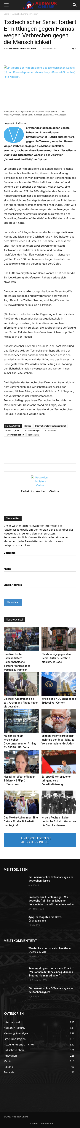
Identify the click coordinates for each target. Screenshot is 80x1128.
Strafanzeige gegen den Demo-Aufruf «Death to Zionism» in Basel (56, 658)
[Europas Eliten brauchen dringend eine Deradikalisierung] (58, 762)
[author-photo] (40, 485)
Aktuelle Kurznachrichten (25, 13)
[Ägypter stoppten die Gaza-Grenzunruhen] (14, 923)
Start (6, 13)
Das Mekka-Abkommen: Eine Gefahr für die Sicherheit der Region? (21, 821)
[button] (6, 5)
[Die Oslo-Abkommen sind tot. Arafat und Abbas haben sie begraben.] (21, 684)
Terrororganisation (14, 434)
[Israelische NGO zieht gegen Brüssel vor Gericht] (58, 684)
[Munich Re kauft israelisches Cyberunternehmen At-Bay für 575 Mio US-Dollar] (21, 721)
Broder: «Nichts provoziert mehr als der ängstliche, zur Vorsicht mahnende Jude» (58, 739)
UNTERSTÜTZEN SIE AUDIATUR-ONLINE (36, 840)
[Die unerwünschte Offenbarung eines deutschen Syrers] (14, 883)
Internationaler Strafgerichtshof (50, 425)
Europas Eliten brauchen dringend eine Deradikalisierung (56, 780)
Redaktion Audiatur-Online (22, 48)
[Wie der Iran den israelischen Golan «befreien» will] (14, 954)
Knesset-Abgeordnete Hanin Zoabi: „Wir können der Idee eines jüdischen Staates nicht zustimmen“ (50, 972)
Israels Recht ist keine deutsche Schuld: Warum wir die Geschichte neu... (58, 821)
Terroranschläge (31, 430)
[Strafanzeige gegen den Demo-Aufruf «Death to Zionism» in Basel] (58, 639)
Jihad (17, 430)
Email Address (13, 584)
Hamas (27, 425)
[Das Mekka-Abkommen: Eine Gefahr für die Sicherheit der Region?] (21, 802)
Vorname (9, 552)
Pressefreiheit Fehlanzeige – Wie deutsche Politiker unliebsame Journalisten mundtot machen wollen (51, 901)
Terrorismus (50, 430)
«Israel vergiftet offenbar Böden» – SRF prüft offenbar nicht (19, 780)
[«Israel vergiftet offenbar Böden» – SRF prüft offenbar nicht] (21, 762)
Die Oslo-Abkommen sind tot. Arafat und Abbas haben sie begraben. (21, 702)
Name (7, 568)
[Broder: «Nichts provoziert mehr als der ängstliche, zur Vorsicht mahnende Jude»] (58, 721)
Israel (8, 430)
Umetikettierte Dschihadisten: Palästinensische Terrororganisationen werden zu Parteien (17, 662)
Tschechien (33, 434)
